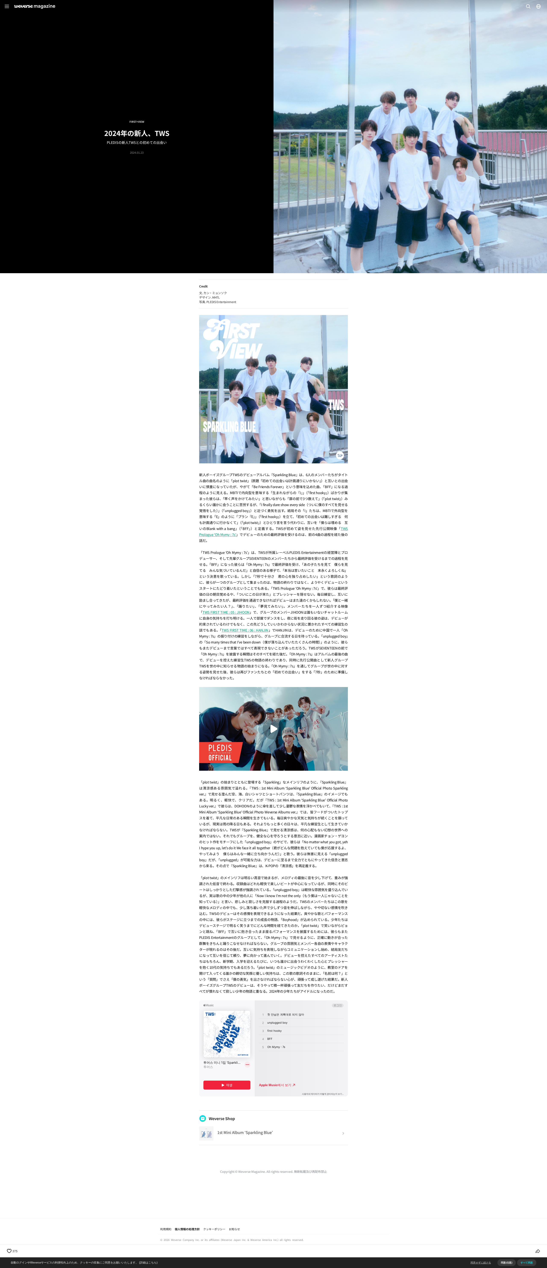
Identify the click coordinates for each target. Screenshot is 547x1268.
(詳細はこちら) (148, 1262)
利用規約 (165, 1229)
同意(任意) (506, 1262)
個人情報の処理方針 (187, 1229)
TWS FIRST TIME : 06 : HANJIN (245, 630)
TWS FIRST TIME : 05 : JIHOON (226, 612)
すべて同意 (527, 1262)
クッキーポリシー (214, 1229)
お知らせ (234, 1229)
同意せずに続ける (481, 1262)
